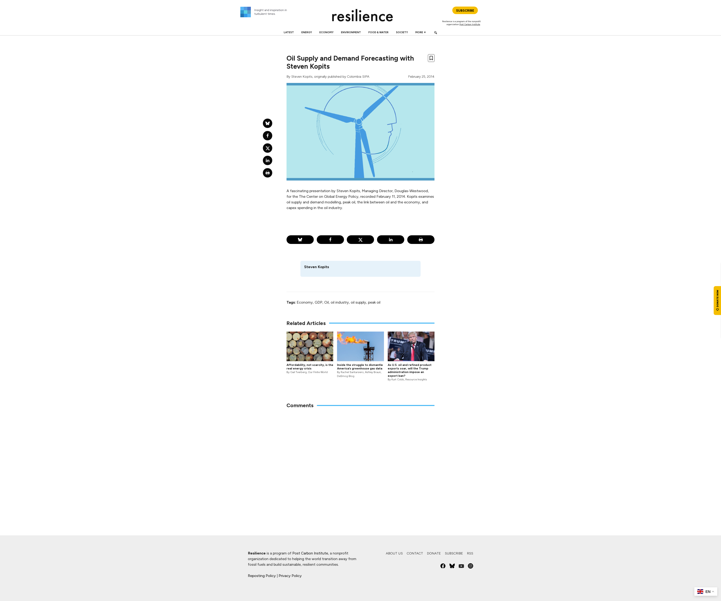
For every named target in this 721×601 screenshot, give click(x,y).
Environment (351, 32)
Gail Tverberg (298, 372)
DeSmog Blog (345, 376)
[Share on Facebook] (330, 239)
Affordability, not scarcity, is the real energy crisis (310, 366)
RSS (470, 553)
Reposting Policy (262, 575)
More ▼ (420, 32)
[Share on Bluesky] (300, 239)
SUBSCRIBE (465, 10)
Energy (306, 32)
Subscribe (454, 553)
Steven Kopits (301, 76)
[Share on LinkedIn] (390, 239)
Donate (434, 553)
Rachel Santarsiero (352, 372)
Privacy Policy (290, 575)
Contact (415, 553)
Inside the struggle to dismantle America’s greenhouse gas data (360, 366)
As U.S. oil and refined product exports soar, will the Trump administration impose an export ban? (409, 370)
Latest (289, 32)
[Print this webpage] (420, 239)
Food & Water (378, 32)
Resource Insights (416, 379)
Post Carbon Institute (469, 24)
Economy (326, 32)
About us (394, 553)
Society (402, 32)
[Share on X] (360, 239)
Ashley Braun (373, 372)
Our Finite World (318, 372)
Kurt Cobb (397, 379)
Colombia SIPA (358, 76)
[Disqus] (360, 461)
